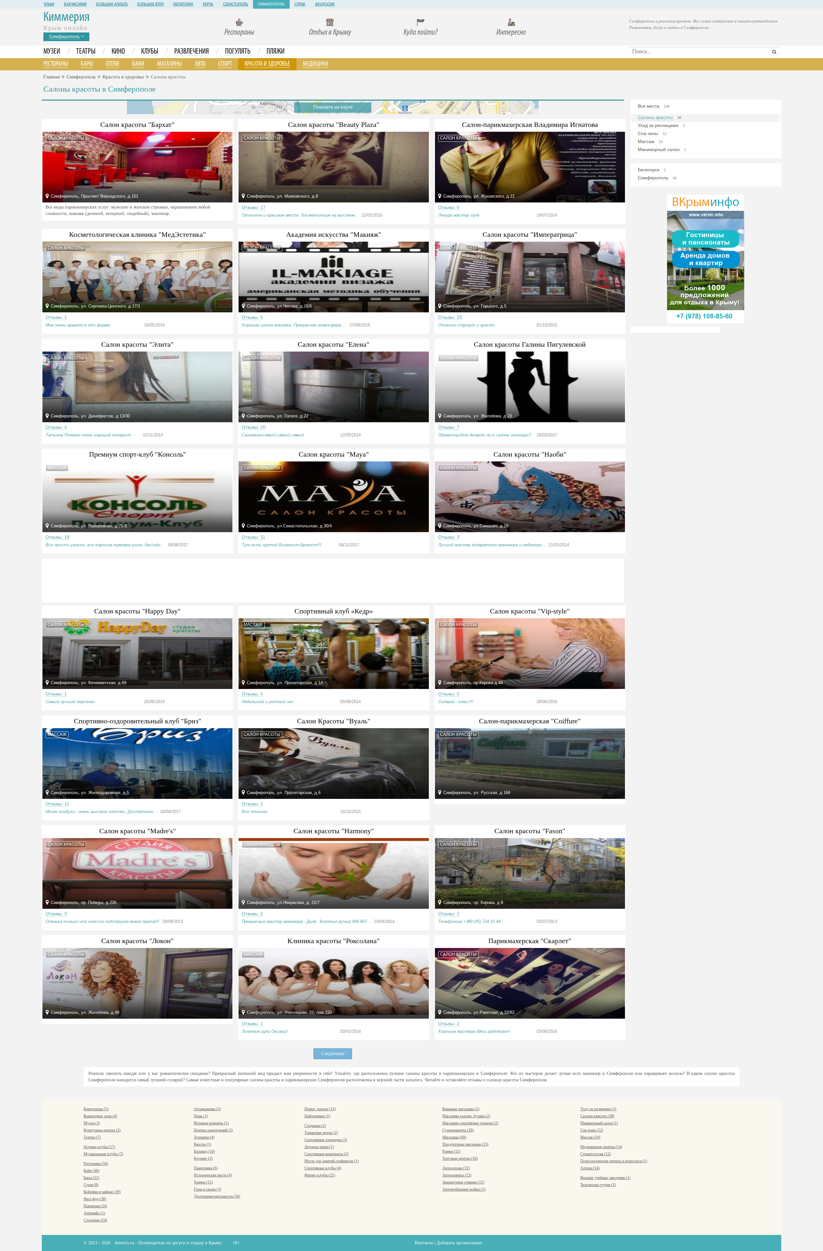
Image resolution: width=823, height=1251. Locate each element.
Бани (138, 64)
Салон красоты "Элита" (137, 344)
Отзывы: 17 (254, 207)
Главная (51, 76)
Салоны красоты (656, 117)
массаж (57, 467)
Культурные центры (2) (102, 1130)
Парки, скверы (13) (320, 1109)
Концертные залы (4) (100, 1116)
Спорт (225, 64)
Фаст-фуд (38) (95, 1199)
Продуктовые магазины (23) (465, 1144)
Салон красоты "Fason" (529, 831)
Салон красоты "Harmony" (334, 831)
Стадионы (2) (315, 1125)
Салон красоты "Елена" (333, 344)
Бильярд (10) (204, 1151)
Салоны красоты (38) (597, 1116)
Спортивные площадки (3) (325, 1140)
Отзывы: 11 (253, 537)
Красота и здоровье (267, 64)
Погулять (237, 52)
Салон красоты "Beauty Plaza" (333, 125)
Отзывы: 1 (56, 317)
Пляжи (276, 52)
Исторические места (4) (213, 1175)
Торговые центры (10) (460, 1158)
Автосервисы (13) (456, 1175)
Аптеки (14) (590, 1168)
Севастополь (235, 4)
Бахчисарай (75, 4)
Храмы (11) (203, 1182)
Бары (87, 64)
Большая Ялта (150, 4)
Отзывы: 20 (450, 317)
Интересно (511, 32)
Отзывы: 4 (56, 427)
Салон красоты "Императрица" (530, 234)
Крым (49, 4)
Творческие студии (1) (598, 1185)
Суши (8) (91, 1185)
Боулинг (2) (203, 1158)
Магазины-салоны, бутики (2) (466, 1116)
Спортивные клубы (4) (322, 1168)
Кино (118, 52)
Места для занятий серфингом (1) (331, 1161)
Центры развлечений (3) (213, 1130)
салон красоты (66, 138)
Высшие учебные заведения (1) (605, 1177)
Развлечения (191, 52)
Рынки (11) (451, 1151)
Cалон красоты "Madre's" (137, 831)
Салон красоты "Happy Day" (137, 611)
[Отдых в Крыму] (705, 258)
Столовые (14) (95, 1220)
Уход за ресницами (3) (598, 1109)
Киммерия (66, 17)
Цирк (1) (201, 1116)
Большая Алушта (112, 4)
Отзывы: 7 (448, 427)
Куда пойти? (420, 32)
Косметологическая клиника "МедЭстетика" (137, 234)
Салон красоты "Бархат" (137, 125)
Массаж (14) (590, 1137)
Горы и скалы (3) (207, 1189)
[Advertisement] (333, 579)
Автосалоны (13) (456, 1168)
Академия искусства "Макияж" (333, 234)
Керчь (208, 4)
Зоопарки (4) (204, 1137)
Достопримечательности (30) (217, 1196)
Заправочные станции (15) (463, 1182)
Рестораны (239, 32)
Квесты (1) (202, 1144)
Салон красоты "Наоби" (529, 454)
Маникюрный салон (659, 149)
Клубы (149, 52)
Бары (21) (91, 1177)
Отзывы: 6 (448, 207)
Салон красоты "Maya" (334, 454)
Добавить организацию (459, 1242)
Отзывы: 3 (448, 537)
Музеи (51, 52)
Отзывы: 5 (252, 317)
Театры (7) (92, 1137)
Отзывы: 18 (57, 537)
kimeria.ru (124, 1242)
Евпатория (183, 4)
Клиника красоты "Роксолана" (333, 941)
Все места (649, 106)
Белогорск (649, 169)
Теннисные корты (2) (321, 1132)
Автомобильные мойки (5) (463, 1189)
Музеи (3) (92, 1123)
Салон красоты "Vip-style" (530, 611)
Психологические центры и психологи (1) (613, 1161)
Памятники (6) (206, 1168)
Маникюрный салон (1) (599, 1123)
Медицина (315, 64)
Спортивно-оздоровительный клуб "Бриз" (137, 721)
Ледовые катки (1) (319, 1147)
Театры (85, 52)
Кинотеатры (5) (96, 1109)
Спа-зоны (648, 133)
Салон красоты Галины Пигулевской (530, 344)
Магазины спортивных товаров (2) (470, 1123)
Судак (299, 4)
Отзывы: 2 (252, 913)
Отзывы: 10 (254, 427)
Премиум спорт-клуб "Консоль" (137, 454)
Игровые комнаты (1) (211, 1123)
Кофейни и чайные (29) (102, 1192)
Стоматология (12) (595, 1154)
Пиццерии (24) (95, 1206)
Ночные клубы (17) (99, 1147)
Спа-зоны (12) (591, 1130)
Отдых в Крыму (330, 32)
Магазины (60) (454, 1137)
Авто (200, 64)
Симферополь (271, 4)
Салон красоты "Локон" (137, 941)
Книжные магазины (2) (460, 1109)
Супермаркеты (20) (458, 1130)
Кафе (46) (91, 1170)
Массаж (647, 141)
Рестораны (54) (96, 1163)
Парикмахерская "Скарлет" (529, 941)
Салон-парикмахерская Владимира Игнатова (530, 125)
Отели (112, 64)
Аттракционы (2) (207, 1109)
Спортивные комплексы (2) (326, 1154)
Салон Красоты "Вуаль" (333, 721)
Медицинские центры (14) (601, 1147)
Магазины (169, 64)
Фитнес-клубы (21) (319, 1175)
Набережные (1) (317, 1116)
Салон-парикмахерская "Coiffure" (530, 721)
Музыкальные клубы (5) (103, 1154)
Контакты (424, 1242)
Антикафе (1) (94, 1213)
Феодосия (325, 4)
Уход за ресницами (659, 125)
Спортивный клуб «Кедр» (333, 611)
